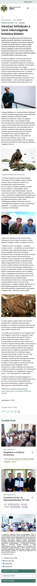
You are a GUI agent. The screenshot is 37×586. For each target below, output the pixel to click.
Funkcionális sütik (9, 561)
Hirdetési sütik (8, 566)
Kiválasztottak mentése (10, 571)
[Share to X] (12, 412)
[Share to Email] (19, 412)
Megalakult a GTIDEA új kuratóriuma (14, 453)
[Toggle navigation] (28, 8)
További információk (7, 554)
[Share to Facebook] (8, 412)
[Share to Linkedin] (15, 412)
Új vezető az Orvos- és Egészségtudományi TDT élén (16, 498)
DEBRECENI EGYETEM (14, 7)
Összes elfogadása (9, 580)
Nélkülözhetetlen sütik (10, 558)
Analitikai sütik (8, 563)
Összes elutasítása (9, 576)
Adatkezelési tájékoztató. (26, 550)
